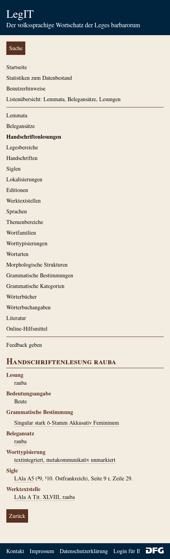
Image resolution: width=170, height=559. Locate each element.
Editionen (17, 190)
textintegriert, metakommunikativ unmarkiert (64, 459)
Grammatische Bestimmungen (39, 275)
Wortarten (17, 254)
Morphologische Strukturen (37, 264)
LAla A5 (24, 478)
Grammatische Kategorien (35, 286)
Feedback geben (24, 344)
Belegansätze (20, 126)
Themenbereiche (24, 222)
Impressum (42, 551)
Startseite (16, 67)
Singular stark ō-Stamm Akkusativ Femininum (66, 422)
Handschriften (22, 158)
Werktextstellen (23, 200)
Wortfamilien (21, 232)
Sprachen (16, 211)
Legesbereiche (22, 147)
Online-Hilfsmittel (26, 328)
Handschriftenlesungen (33, 136)
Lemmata (16, 115)
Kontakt (15, 551)
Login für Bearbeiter (136, 551)
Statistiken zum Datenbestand (39, 77)
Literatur (16, 318)
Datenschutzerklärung (84, 551)
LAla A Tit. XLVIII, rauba (44, 497)
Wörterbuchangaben (28, 307)
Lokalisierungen (24, 179)
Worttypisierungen (26, 243)
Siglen (13, 168)
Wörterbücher (21, 296)
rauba (20, 441)
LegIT (20, 13)
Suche (16, 48)
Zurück (17, 515)
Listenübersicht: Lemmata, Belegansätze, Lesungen (63, 99)
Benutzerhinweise (25, 88)
